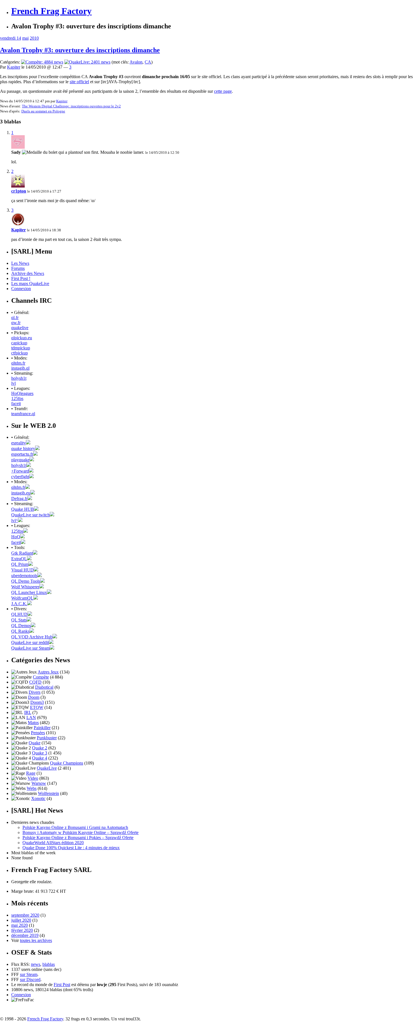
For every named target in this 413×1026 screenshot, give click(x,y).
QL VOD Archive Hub (32, 636)
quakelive (19, 327)
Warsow (38, 783)
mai (25, 38)
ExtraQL (19, 558)
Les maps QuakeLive (30, 283)
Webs (32, 788)
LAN (31, 717)
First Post (62, 984)
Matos (33, 722)
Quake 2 (39, 747)
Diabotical (44, 687)
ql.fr (15, 317)
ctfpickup (19, 353)
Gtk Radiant (22, 553)
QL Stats (19, 620)
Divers (34, 692)
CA (148, 62)
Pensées (38, 732)
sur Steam (28, 974)
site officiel (79, 81)
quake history (23, 448)
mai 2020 (19, 925)
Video (33, 778)
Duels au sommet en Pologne (43, 111)
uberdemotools (24, 575)
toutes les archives (36, 940)
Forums (18, 268)
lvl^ (14, 520)
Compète (41, 677)
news (35, 964)
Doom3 (37, 702)
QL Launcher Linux (29, 592)
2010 (34, 38)
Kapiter (13, 67)
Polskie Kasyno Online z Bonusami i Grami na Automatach (75, 827)
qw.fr (16, 322)
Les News (20, 263)
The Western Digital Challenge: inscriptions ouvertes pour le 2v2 (71, 106)
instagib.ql (20, 368)
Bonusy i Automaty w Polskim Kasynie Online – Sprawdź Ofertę (80, 832)
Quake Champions (66, 763)
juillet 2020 (21, 920)
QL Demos (21, 625)
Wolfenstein (48, 793)
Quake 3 (39, 753)
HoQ (15, 536)
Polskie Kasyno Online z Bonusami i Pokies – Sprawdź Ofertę (77, 837)
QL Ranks (20, 631)
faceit (16, 403)
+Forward (20, 471)
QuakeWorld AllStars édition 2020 (53, 842)
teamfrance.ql (23, 413)
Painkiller (42, 727)
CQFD (35, 682)
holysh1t (18, 378)
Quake (34, 742)
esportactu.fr (22, 454)
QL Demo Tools (25, 581)
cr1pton (18, 191)
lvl (13, 383)
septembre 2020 (25, 915)
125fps (17, 398)
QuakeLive (47, 768)
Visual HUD (22, 570)
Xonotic (38, 798)
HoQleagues (22, 393)
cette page (223, 91)
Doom (33, 697)
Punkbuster (47, 737)
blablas (48, 964)
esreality (18, 442)
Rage (30, 773)
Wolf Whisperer (25, 586)
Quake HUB (22, 509)
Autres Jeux (48, 672)
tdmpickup (20, 347)
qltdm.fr (18, 363)
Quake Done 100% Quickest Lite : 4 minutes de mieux (71, 847)
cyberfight (20, 476)
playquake (20, 459)
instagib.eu (20, 493)
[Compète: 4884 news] (42, 62)
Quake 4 (39, 758)
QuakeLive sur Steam (30, 648)
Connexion (21, 288)
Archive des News (27, 273)
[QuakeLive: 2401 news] (87, 62)
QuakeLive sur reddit (30, 642)
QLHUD (19, 614)
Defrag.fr (19, 498)
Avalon (136, 62)
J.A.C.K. (19, 603)
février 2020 (22, 930)
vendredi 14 (10, 38)
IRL (27, 712)
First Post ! (20, 278)
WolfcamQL (22, 598)
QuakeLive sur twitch (30, 514)
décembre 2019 (24, 935)
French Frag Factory (51, 11)
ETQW (36, 707)
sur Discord (30, 979)
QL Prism (19, 564)
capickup (19, 342)
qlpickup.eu (21, 337)
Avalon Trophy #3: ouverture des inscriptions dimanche (80, 50)
